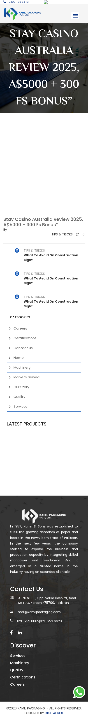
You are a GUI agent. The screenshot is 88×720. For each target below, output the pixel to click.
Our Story (21, 387)
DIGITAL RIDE (54, 713)
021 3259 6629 (51, 621)
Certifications (25, 338)
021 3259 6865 (28, 621)
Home (19, 357)
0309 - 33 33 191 (19, 2)
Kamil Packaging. (32, 708)
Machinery (22, 367)
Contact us (23, 348)
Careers (20, 328)
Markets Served (26, 377)
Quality (19, 396)
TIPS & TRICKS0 (68, 234)
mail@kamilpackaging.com (39, 612)
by (5, 229)
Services (21, 406)
